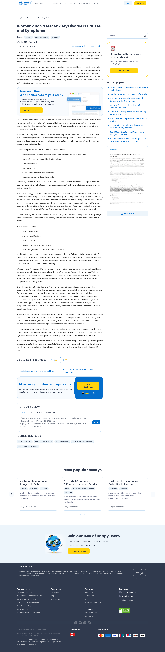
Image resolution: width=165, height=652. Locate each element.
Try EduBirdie (88, 385)
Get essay (124, 70)
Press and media (91, 613)
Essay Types (55, 592)
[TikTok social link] (84, 622)
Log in (128, 3)
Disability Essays (62, 441)
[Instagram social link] (89, 622)
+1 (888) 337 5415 (127, 596)
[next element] (153, 494)
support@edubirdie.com (130, 592)
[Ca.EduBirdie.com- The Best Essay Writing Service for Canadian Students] (72, 634)
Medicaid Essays (24, 441)
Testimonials (89, 596)
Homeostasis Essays (43, 441)
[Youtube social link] (80, 622)
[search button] (145, 36)
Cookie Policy (33, 644)
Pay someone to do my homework (29, 596)
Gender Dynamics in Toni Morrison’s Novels (128, 94)
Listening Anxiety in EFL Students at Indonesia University (125, 106)
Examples (32, 18)
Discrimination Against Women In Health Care (38, 371)
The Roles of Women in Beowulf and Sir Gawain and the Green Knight (126, 99)
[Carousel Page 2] (82, 514)
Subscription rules (23, 642)
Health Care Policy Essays (83, 441)
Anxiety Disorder (41, 37)
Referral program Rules (40, 642)
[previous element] (11, 494)
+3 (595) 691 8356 (127, 600)
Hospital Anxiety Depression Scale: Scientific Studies (129, 119)
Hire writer (140, 3)
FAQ (86, 599)
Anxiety (28, 37)
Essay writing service (24, 592)
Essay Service (21, 18)
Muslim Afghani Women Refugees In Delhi (33, 482)
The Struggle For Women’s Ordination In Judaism (123, 482)
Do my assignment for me (26, 599)
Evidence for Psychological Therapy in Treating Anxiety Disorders (126, 126)
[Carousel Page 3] (84, 514)
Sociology (42, 18)
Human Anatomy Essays (28, 446)
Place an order (31, 110)
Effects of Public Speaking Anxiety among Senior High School (128, 113)
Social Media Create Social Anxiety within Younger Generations (127, 133)
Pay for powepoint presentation (28, 612)
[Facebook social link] (75, 622)
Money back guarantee (93, 602)
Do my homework (23, 609)
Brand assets (89, 616)
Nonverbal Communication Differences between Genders (81, 482)
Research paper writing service (28, 602)
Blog (52, 596)
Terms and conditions (37, 639)
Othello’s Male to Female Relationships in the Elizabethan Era (79, 371)
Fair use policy (52, 639)
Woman (51, 18)
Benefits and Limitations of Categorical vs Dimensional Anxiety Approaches (128, 140)
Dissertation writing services (27, 606)
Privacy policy (22, 639)
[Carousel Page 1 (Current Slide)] (80, 514)
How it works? (89, 592)
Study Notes (55, 599)
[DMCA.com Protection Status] (124, 611)
